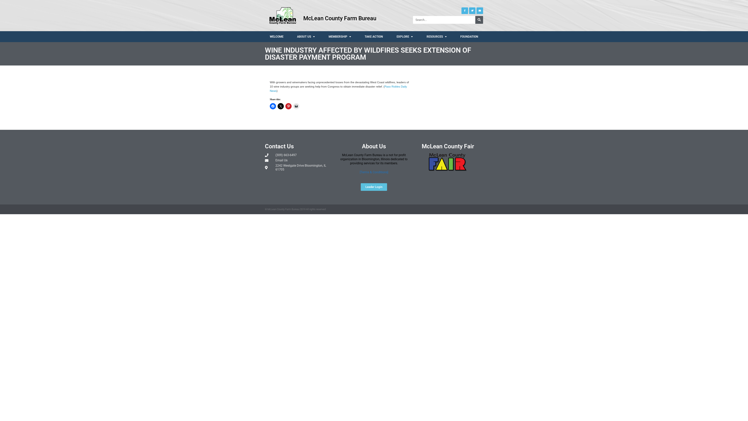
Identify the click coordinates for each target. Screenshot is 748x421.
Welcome (276, 36)
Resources (435, 36)
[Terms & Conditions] (374, 172)
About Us (304, 36)
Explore (403, 36)
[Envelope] (479, 10)
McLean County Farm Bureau (339, 18)
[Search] (479, 20)
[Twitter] (472, 10)
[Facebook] (464, 10)
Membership (338, 36)
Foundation (469, 36)
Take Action (374, 36)
